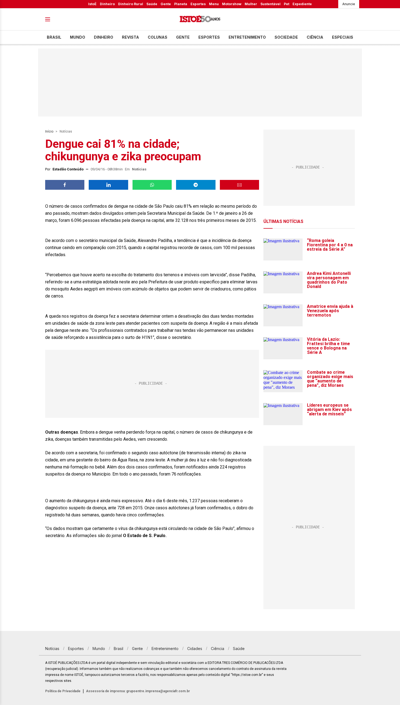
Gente (166, 4)
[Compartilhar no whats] (152, 185)
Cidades (194, 648)
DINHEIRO (103, 37)
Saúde (151, 4)
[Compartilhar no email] (239, 185)
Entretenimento (247, 37)
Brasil (54, 37)
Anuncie (348, 4)
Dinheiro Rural (130, 4)
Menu (214, 4)
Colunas (157, 37)
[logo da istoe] (200, 19)
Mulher (251, 4)
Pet (286, 4)
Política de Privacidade (63, 691)
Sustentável (270, 4)
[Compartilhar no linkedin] (108, 185)
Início (49, 131)
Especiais (342, 37)
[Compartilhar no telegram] (195, 185)
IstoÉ (92, 4)
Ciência (315, 37)
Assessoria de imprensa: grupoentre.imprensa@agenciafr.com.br (138, 691)
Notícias (66, 131)
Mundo (77, 37)
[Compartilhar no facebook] (64, 185)
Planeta (180, 4)
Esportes (198, 4)
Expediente (302, 4)
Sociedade (286, 37)
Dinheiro (107, 4)
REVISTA (130, 37)
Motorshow (231, 4)
